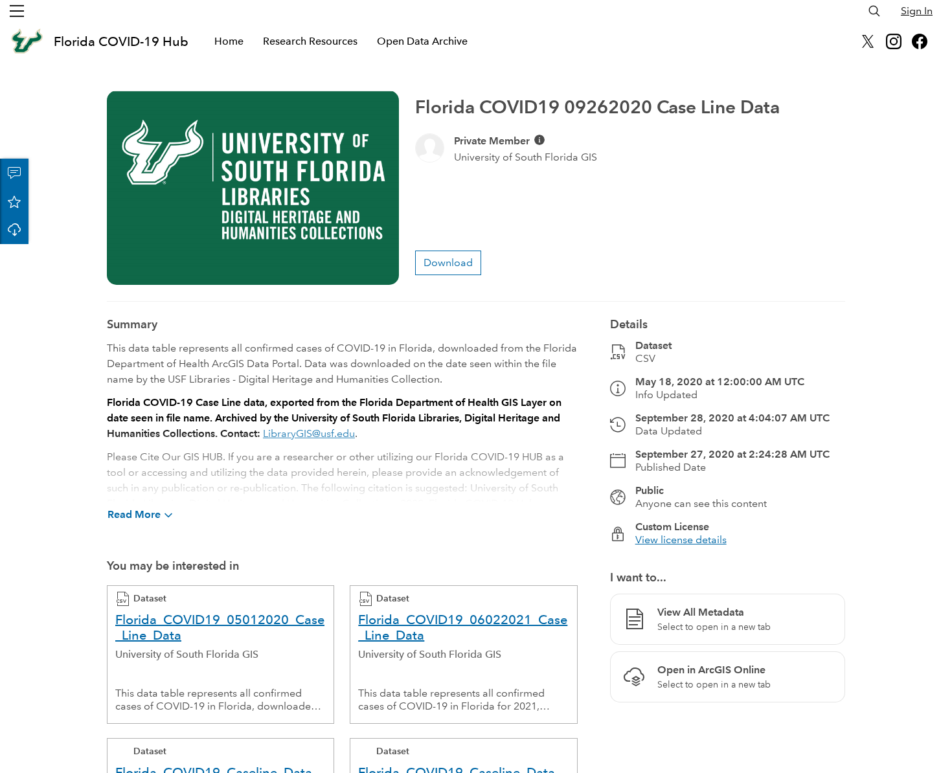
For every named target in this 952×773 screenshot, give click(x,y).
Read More (134, 514)
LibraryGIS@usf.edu (309, 433)
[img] (539, 139)
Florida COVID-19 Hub (121, 41)
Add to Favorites (14, 201)
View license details (681, 539)
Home (229, 41)
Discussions (14, 173)
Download (14, 230)
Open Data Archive (422, 41)
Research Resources (310, 41)
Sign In (917, 11)
